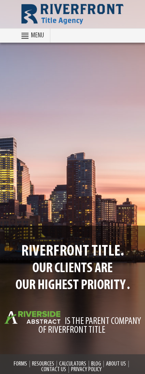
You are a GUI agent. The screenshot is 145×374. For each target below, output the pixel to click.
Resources (43, 364)
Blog (96, 364)
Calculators (72, 364)
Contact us (53, 370)
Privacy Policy (86, 370)
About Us (116, 364)
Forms (20, 364)
